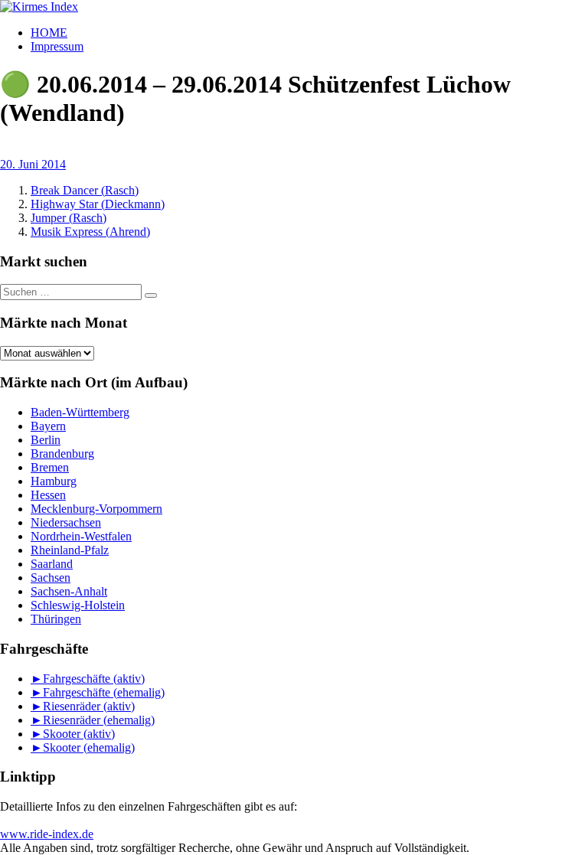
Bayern (48, 425)
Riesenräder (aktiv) (89, 706)
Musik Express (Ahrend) (90, 231)
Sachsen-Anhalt (69, 591)
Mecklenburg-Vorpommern (96, 508)
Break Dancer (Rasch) (85, 190)
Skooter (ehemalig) (89, 747)
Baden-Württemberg (80, 412)
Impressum (57, 46)
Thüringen (56, 618)
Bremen (50, 467)
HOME (49, 32)
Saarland (52, 563)
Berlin (45, 439)
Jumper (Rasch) (68, 217)
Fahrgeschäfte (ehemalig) (104, 692)
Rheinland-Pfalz (70, 549)
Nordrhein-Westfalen (81, 536)
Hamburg (54, 481)
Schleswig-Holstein (78, 605)
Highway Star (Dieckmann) (98, 203)
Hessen (48, 494)
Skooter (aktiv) (79, 733)
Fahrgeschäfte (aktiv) (94, 678)
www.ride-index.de (46, 833)
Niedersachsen (66, 522)
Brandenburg (62, 453)
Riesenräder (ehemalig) (99, 719)
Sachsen (50, 577)
